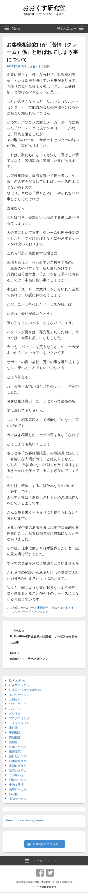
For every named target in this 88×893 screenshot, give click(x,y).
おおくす (35, 66)
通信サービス (18, 780)
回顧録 (13, 742)
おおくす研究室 (44, 7)
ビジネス (15, 713)
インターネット (19, 694)
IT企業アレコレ (19, 685)
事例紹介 (42, 607)
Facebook (40, 873)
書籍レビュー (18, 765)
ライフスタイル (19, 723)
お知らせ (15, 699)
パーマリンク (40, 612)
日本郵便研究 (18, 761)
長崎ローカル (18, 789)
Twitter (50, 873)
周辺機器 (15, 737)
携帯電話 (15, 751)
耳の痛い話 (16, 775)
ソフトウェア (18, 704)
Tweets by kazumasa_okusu (24, 820)
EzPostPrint (17, 680)
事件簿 (13, 727)
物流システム (18, 770)
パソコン (15, 708)
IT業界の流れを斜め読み (25, 690)
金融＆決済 (16, 784)
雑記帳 (13, 794)
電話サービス (18, 798)
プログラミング (19, 718)
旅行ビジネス (18, 756)
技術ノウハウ (18, 747)
